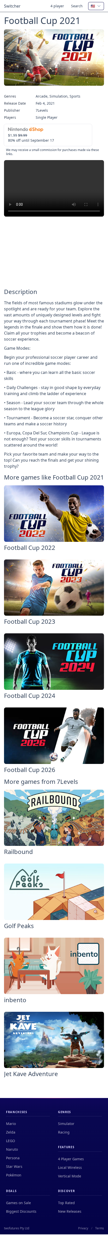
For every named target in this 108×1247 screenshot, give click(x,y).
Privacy (83, 1228)
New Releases (69, 1211)
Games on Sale (18, 1202)
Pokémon (13, 1175)
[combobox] (96, 6)
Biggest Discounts (21, 1211)
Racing (64, 1132)
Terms (99, 1228)
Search (77, 6)
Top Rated (66, 1202)
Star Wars (14, 1166)
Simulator (66, 1123)
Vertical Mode (69, 1176)
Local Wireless (70, 1167)
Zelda (10, 1132)
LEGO (10, 1140)
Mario (11, 1123)
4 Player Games (71, 1158)
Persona (13, 1157)
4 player (57, 6)
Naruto (12, 1149)
